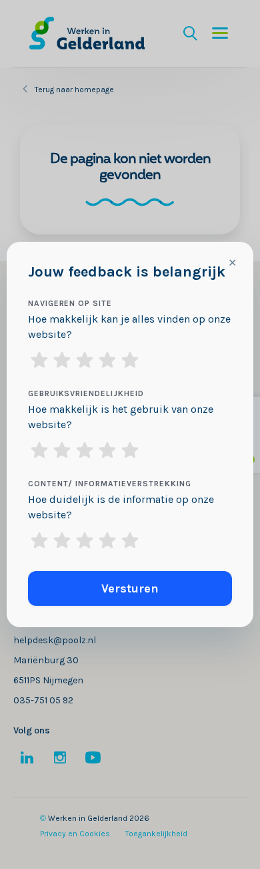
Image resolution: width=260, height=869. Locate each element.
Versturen (130, 588)
